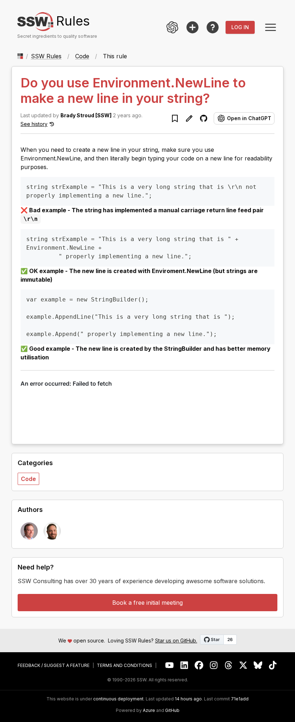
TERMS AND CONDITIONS (124, 665)
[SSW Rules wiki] (212, 27)
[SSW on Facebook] (199, 665)
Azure (149, 710)
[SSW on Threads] (228, 665)
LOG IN (240, 27)
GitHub (172, 710)
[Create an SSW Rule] (192, 27)
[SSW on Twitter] (243, 665)
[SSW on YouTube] (169, 665)
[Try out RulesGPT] (172, 27)
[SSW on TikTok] (272, 665)
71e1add (240, 699)
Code (82, 56)
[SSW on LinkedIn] (184, 665)
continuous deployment (118, 699)
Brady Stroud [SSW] (86, 115)
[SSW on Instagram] (213, 665)
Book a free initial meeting (147, 602)
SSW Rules (46, 56)
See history (34, 124)
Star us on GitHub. (176, 640)
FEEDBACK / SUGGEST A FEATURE (54, 665)
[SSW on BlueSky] (258, 665)
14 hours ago (188, 698)
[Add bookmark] (175, 118)
